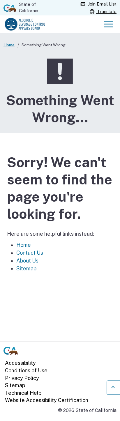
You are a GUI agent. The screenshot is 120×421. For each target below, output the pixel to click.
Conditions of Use (26, 370)
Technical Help (23, 393)
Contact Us (29, 253)
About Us (27, 261)
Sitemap (26, 268)
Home (9, 45)
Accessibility (20, 363)
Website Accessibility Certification (46, 400)
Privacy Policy (22, 378)
